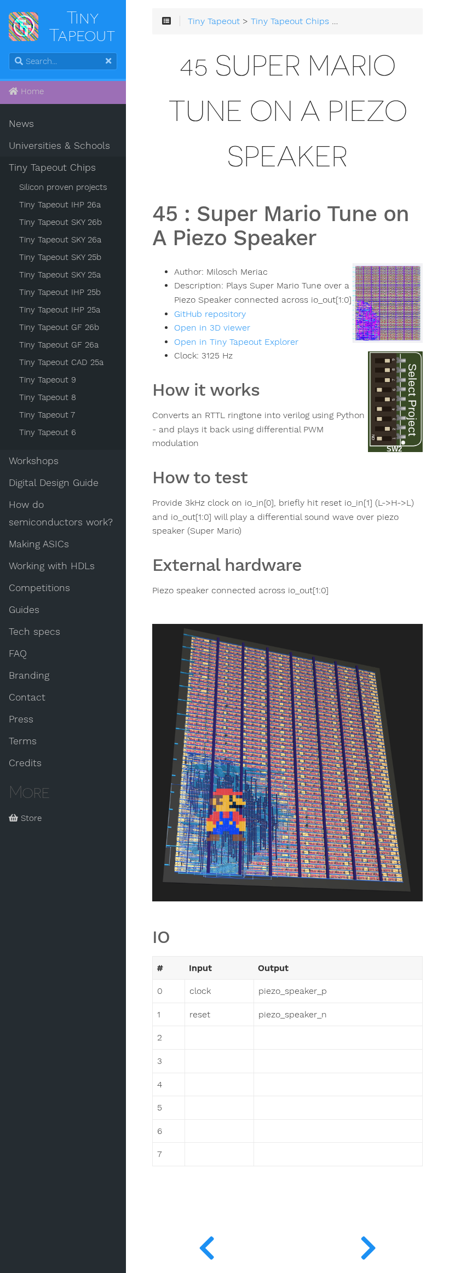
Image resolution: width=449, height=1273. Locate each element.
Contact (27, 697)
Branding (29, 675)
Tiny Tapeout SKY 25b (60, 257)
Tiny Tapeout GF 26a (59, 345)
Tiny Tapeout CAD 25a (61, 362)
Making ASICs (39, 544)
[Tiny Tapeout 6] (368, 1245)
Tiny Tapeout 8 (47, 397)
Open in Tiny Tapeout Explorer (236, 342)
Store (30, 818)
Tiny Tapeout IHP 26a (60, 205)
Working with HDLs (52, 565)
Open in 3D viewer (212, 328)
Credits (25, 762)
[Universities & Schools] (206, 1245)
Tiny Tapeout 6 (47, 432)
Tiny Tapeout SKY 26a (60, 240)
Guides (24, 609)
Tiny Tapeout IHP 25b (60, 292)
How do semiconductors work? (61, 513)
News (21, 123)
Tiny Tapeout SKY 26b (60, 222)
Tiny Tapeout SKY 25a (60, 275)
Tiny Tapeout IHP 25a (59, 310)
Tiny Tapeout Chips (52, 167)
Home (31, 91)
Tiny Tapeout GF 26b (59, 327)
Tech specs (34, 631)
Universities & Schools (59, 145)
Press (21, 719)
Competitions (39, 587)
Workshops (34, 460)
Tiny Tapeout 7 (47, 415)
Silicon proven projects (63, 187)
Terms (23, 741)
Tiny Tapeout (214, 21)
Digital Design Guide (54, 482)
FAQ (18, 653)
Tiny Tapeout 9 (47, 380)
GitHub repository (210, 314)
